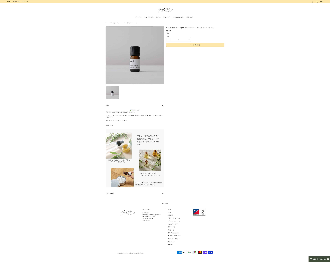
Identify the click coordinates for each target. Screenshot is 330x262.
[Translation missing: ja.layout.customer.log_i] (317, 2)
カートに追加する (195, 45)
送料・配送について (173, 233)
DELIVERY (166, 17)
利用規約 (170, 245)
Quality (25, 1)
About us (16, 1)
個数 (167, 36)
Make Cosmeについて (174, 221)
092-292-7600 (151, 216)
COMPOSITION (178, 17)
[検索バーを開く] (311, 2)
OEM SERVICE (149, 17)
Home (9, 1)
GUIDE (158, 17)
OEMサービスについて (174, 218)
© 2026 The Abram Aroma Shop (125, 253)
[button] (112, 92)
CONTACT (189, 17)
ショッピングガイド (173, 224)
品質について (171, 227)
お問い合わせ (146, 220)
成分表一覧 (171, 230)
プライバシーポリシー (174, 239)
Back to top (165, 203)
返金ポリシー (171, 242)
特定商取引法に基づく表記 (175, 236)
